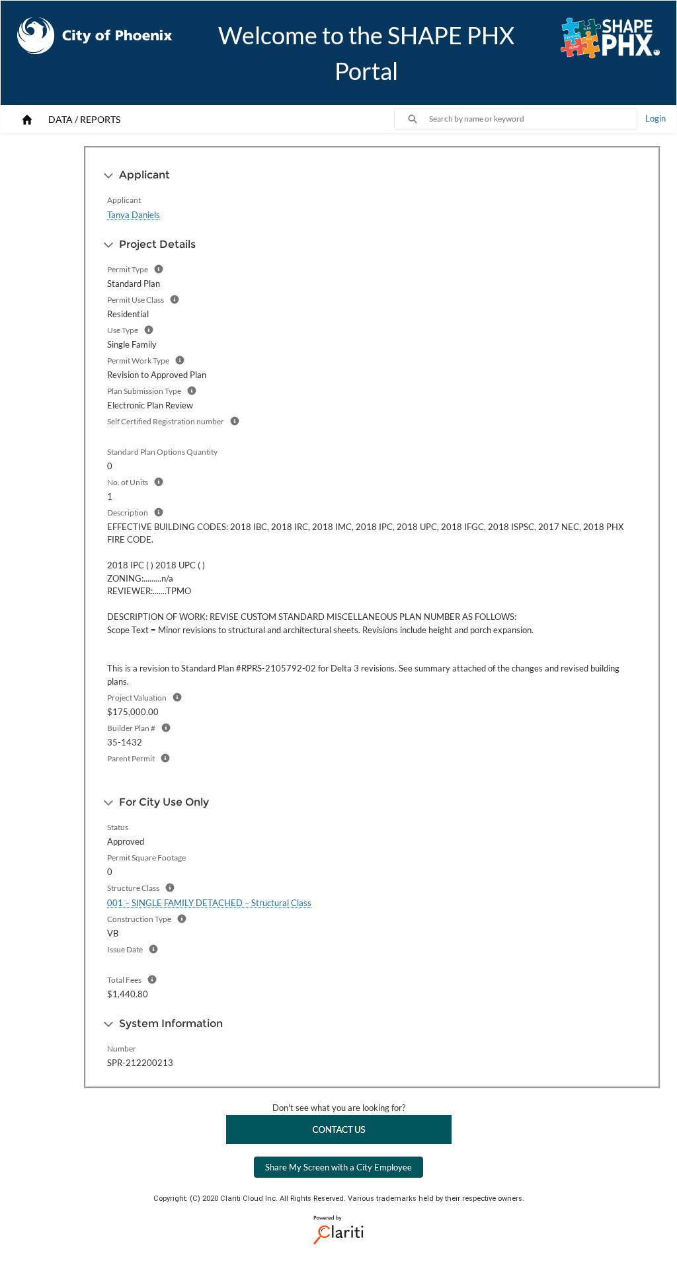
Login (655, 118)
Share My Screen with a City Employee (338, 1167)
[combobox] (533, 119)
